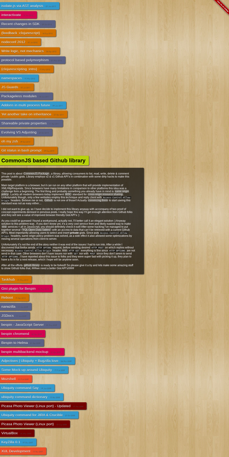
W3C (68, 194)
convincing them (98, 200)
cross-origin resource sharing (105, 194)
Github (48, 200)
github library (31, 265)
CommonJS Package (36, 173)
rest (4, 226)
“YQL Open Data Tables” (36, 229)
